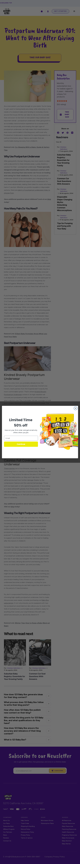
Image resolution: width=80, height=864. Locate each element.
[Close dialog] (75, 408)
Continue (21, 444)
